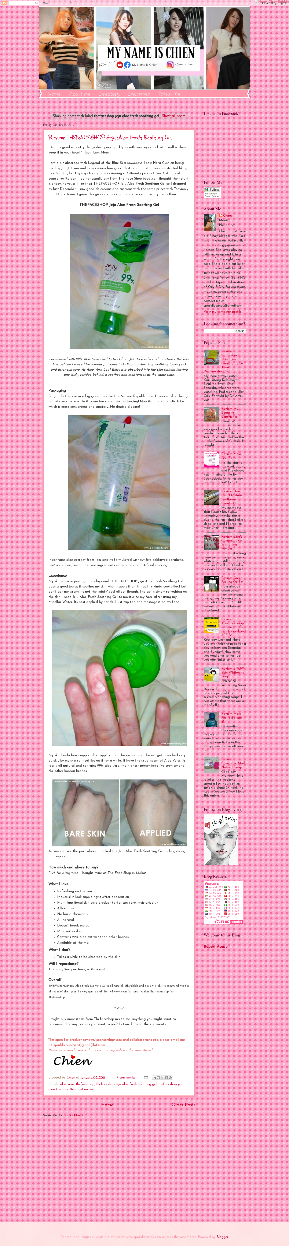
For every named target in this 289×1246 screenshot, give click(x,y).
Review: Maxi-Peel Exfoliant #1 (231, 718)
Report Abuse (216, 947)
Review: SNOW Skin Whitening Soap (232, 672)
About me (79, 94)
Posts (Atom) (73, 1115)
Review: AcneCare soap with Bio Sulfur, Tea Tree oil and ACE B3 (233, 627)
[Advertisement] (119, 1170)
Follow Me (169, 94)
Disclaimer (139, 94)
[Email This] (154, 1078)
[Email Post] (145, 1077)
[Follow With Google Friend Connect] (212, 197)
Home (54, 94)
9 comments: (126, 1077)
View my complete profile (223, 312)
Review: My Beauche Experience (229, 413)
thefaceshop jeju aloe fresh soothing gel (126, 1084)
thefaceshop (85, 1084)
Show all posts (173, 116)
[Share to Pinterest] (170, 1078)
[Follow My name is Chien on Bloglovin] (221, 864)
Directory (109, 94)
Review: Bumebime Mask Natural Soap (233, 763)
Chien (227, 216)
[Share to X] (162, 1078)
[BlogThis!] (158, 1078)
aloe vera (67, 1084)
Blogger (222, 1237)
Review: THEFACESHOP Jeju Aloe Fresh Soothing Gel (110, 137)
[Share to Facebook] (166, 1078)
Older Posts (183, 1105)
